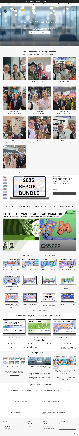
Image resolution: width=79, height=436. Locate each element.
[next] (57, 1)
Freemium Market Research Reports (39, 255)
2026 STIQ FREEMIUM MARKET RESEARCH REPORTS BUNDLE (63, 181)
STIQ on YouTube (6, 428)
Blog (29, 425)
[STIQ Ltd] (9, 10)
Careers (30, 428)
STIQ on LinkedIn (6, 426)
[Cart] (75, 10)
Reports (30, 423)
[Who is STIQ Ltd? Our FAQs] (14, 360)
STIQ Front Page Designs (49, 428)
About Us (30, 426)
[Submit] (75, 428)
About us (45, 423)
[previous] (22, 1)
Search (45, 421)
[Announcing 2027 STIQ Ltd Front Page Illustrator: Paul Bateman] (64, 362)
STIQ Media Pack (46, 425)
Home (29, 421)
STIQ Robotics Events (48, 426)
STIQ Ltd (54, 185)
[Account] (73, 10)
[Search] (70, 10)
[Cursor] (39, 230)
